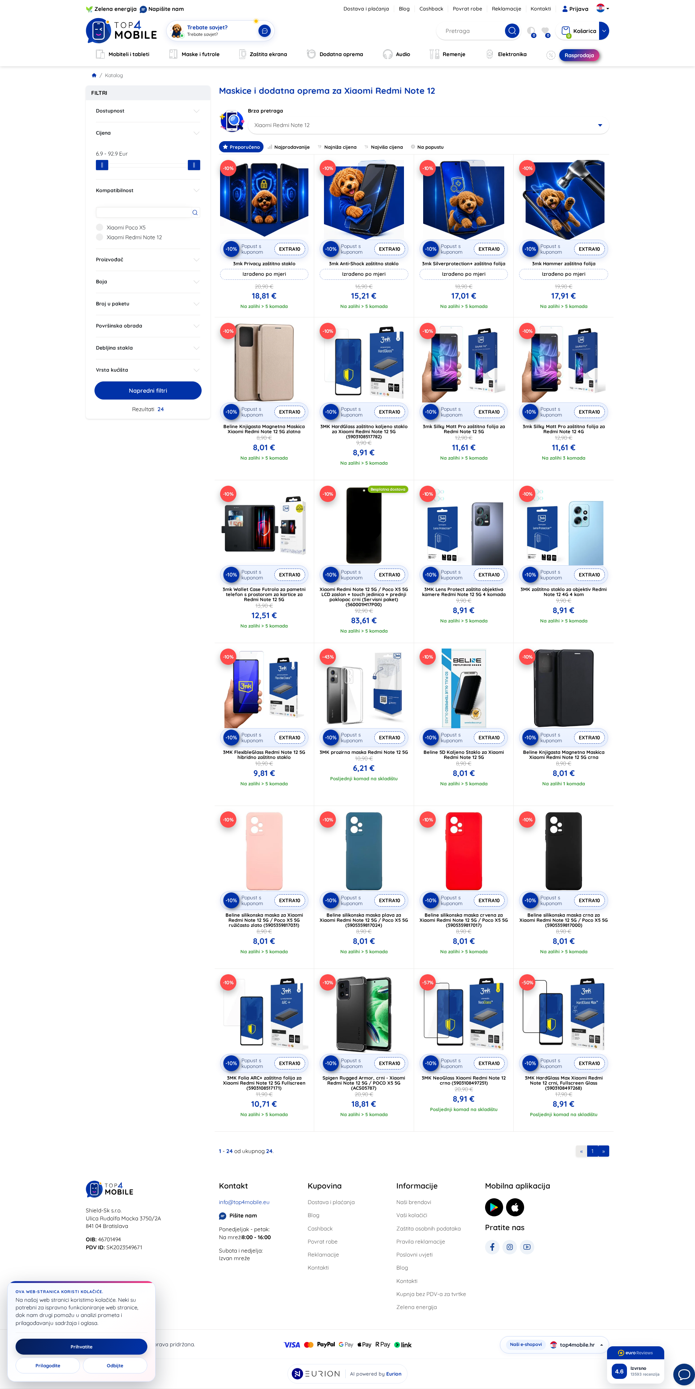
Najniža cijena (340, 147)
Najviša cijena (387, 147)
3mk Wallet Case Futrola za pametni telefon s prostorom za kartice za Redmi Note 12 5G (264, 594)
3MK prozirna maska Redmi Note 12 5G (364, 752)
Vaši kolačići (411, 1215)
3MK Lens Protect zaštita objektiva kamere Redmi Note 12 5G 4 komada (464, 591)
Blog (404, 8)
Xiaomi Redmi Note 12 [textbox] (281, 125)
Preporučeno (245, 147)
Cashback (431, 8)
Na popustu (430, 147)
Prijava (579, 8)
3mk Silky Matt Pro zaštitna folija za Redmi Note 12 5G (464, 428)
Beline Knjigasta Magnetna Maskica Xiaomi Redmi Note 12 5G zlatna (264, 428)
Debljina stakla (114, 348)
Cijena (103, 133)
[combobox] (429, 125)
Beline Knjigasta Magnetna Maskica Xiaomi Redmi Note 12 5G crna (564, 754)
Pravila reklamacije (420, 1241)
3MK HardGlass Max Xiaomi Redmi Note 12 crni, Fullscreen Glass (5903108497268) (564, 1083)
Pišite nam (243, 1215)
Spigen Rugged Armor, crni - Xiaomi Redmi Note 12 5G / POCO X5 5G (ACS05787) (364, 1083)
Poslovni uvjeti (414, 1254)
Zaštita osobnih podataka (428, 1228)
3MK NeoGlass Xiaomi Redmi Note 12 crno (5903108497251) (464, 1080)
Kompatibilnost (115, 190)
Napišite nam (166, 8)
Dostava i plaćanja (366, 8)
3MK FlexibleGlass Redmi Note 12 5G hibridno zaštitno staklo (264, 754)
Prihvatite (82, 1347)
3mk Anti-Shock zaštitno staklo (364, 263)
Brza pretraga (265, 110)
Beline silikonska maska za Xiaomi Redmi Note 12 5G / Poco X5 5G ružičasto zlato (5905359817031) (264, 920)
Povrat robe (467, 8)
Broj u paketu (112, 303)
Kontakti (541, 8)
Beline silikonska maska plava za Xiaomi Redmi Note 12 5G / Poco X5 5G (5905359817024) (364, 920)
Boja (101, 281)
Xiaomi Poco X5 (126, 227)
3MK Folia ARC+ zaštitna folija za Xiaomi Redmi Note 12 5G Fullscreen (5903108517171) (264, 1083)
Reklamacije (506, 8)
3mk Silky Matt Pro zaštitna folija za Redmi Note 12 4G (564, 428)
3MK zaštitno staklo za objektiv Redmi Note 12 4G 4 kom (564, 591)
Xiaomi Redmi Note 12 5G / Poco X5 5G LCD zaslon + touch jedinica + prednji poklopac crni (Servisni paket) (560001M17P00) (364, 596)
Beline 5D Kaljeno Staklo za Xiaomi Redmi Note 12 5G (464, 754)
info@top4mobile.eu (244, 1202)
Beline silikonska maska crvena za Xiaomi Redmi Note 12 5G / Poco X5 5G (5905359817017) (464, 920)
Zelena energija (115, 8)
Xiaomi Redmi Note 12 (134, 237)
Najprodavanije (292, 147)
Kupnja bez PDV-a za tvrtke (431, 1294)
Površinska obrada (119, 325)
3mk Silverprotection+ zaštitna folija (463, 263)
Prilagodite (47, 1365)
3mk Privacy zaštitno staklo (264, 263)
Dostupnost (110, 110)
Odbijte (115, 1365)
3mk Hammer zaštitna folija (563, 263)
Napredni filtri (148, 390)
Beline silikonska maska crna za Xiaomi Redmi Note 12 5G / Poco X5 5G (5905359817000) (563, 920)
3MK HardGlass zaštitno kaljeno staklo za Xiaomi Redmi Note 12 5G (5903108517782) (364, 431)
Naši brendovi (413, 1202)
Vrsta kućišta (112, 370)
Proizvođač (109, 259)
